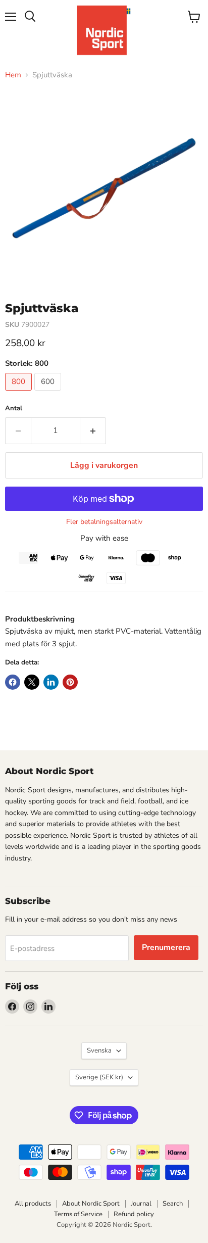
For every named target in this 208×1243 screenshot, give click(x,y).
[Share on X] (31, 682)
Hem (13, 75)
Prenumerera (166, 947)
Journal (141, 1203)
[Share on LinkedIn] (51, 682)
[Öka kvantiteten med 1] (93, 430)
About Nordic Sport (91, 1203)
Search (173, 1203)
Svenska (99, 1050)
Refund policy (134, 1214)
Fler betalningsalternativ (104, 522)
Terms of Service (78, 1214)
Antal (13, 408)
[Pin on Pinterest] (70, 682)
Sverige (99, 1077)
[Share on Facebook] (12, 682)
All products (33, 1203)
